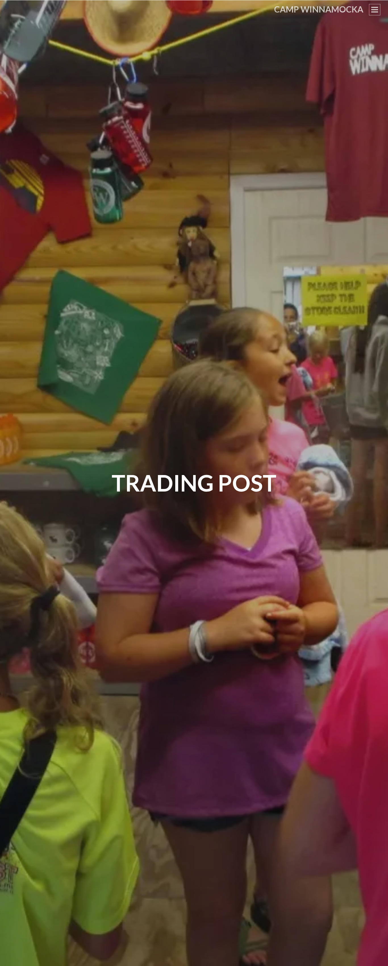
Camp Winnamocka (318, 9)
